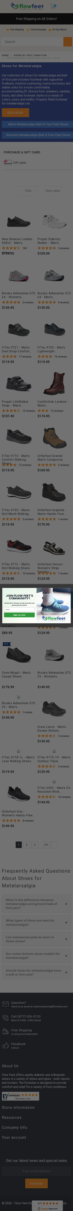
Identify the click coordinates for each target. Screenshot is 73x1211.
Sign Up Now (19, 615)
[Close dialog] (69, 590)
